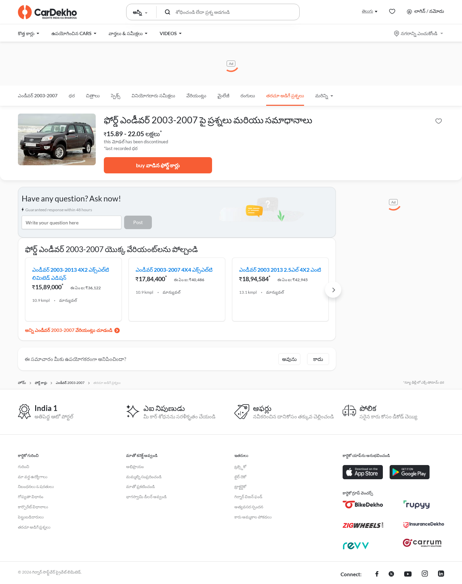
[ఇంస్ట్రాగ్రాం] (425, 574)
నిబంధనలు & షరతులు (36, 486)
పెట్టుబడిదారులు (31, 516)
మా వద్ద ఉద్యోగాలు (32, 476)
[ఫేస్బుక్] (376, 574)
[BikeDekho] (363, 504)
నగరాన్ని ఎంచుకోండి (419, 33)
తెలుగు (367, 11)
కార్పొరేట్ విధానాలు (33, 506)
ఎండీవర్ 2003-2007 (37, 95)
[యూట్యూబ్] (408, 574)
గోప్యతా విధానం (30, 496)
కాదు (318, 359)
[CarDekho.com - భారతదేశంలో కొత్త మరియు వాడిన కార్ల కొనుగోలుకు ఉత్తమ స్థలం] (47, 12)
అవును (289, 359)
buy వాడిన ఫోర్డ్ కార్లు (158, 165)
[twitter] (391, 574)
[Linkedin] (441, 574)
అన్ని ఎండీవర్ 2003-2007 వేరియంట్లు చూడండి (68, 330)
